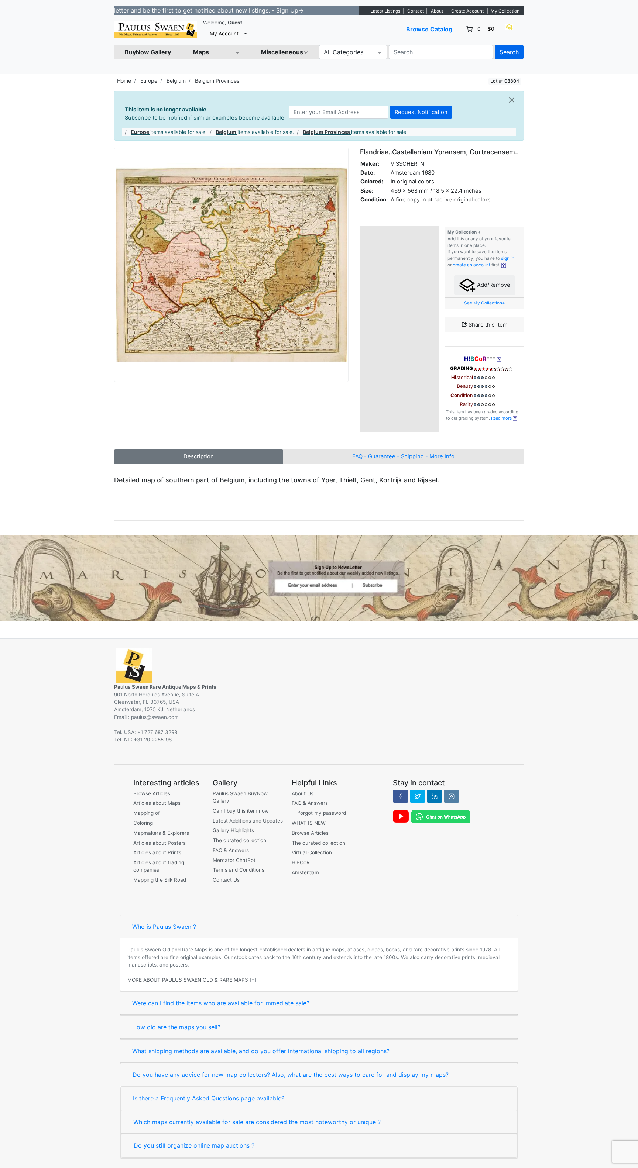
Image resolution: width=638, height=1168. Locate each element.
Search (509, 52)
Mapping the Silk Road (159, 880)
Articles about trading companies (158, 866)
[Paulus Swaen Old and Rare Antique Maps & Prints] (155, 29)
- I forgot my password (319, 813)
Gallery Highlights (233, 830)
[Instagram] (451, 796)
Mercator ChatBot (234, 860)
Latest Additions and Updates (248, 821)
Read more (502, 418)
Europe (148, 80)
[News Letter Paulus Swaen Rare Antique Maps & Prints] (319, 577)
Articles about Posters (159, 843)
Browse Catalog (429, 29)
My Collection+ (506, 11)
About (437, 11)
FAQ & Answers (231, 850)
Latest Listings (385, 11)
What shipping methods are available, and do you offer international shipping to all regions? (261, 1051)
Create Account (467, 11)
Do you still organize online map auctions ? (194, 1145)
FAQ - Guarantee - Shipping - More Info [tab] (403, 456)
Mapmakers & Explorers (161, 833)
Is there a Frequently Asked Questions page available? (208, 1098)
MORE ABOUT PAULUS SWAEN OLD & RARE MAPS (187, 980)
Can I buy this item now (241, 811)
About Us (302, 793)
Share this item (487, 324)
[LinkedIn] (434, 796)
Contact (415, 11)
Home (124, 80)
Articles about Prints (157, 852)
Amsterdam (305, 872)
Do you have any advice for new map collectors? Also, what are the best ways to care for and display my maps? (291, 1074)
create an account (471, 265)
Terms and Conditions (238, 870)
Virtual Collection (312, 852)
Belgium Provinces (217, 80)
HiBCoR (301, 862)
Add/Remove (493, 285)
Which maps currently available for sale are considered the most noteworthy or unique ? (257, 1122)
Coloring (143, 823)
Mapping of (146, 813)
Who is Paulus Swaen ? (164, 926)
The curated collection (239, 840)
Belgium (176, 80)
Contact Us (226, 880)
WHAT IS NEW (309, 823)
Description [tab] (198, 456)
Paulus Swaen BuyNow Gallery (240, 797)
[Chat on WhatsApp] (440, 816)
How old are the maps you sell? (176, 1027)
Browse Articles (151, 793)
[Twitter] (417, 796)
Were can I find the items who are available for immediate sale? (220, 1003)
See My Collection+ (484, 303)
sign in (507, 258)
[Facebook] (400, 796)
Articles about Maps (157, 803)
